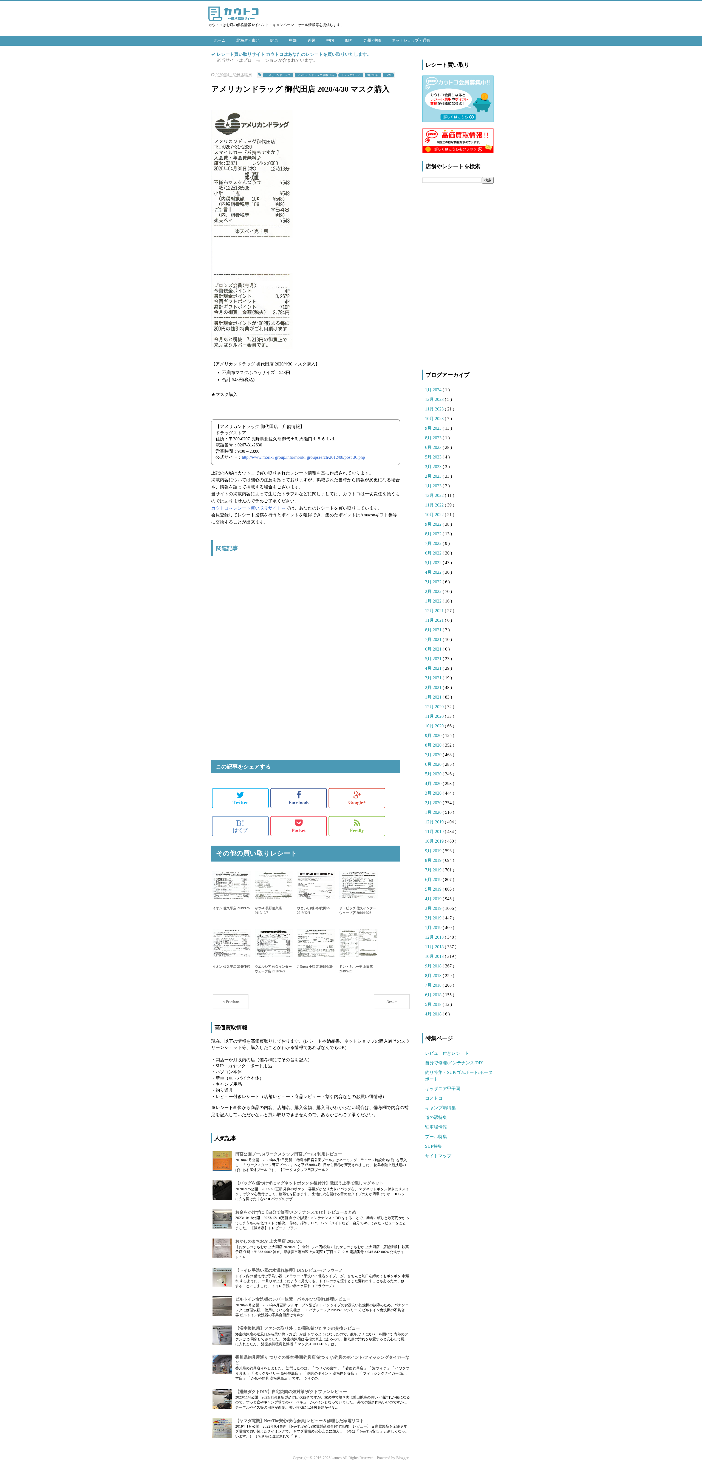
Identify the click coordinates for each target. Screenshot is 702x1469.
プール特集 (436, 1136)
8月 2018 (434, 975)
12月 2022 (435, 495)
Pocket (298, 830)
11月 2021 (435, 620)
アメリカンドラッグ (278, 75)
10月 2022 (435, 514)
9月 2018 (434, 966)
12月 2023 (435, 399)
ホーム (219, 40)
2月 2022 (434, 591)
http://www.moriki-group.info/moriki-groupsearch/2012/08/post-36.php (303, 457)
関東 (274, 40)
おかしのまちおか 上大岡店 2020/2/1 (268, 1241)
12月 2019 (435, 822)
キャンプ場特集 (440, 1107)
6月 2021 (434, 649)
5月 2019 (434, 889)
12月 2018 (435, 937)
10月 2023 (435, 418)
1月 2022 (434, 601)
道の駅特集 (436, 1117)
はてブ (240, 826)
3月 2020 (434, 793)
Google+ (357, 802)
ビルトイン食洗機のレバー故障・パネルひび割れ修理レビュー (292, 1299)
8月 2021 (434, 629)
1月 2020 (434, 812)
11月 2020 (435, 716)
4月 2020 (434, 783)
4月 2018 (434, 1014)
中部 (293, 40)
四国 (349, 40)
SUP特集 (433, 1146)
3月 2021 (434, 678)
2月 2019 (434, 918)
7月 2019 (434, 870)
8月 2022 (434, 533)
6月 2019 (434, 879)
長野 (388, 75)
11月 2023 (435, 409)
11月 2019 (435, 831)
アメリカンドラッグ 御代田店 (316, 75)
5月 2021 (434, 658)
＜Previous (230, 1002)
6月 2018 (434, 994)
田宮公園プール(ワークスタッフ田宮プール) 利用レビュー (288, 1154)
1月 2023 (434, 485)
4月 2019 (434, 898)
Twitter (240, 802)
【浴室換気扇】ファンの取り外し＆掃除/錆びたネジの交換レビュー (297, 1328)
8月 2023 (434, 437)
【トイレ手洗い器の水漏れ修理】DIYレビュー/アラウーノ (289, 1270)
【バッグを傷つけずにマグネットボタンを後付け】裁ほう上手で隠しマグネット (309, 1183)
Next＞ (392, 1002)
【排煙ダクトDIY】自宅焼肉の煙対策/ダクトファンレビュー (291, 1391)
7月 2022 (434, 543)
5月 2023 (434, 457)
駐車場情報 (436, 1127)
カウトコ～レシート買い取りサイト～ (248, 508)
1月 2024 (434, 389)
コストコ (434, 1098)
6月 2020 (434, 764)
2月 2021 (434, 687)
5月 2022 (434, 562)
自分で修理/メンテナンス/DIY (454, 1062)
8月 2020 (434, 745)
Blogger (402, 1458)
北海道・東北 (247, 40)
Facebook (298, 802)
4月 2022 (434, 572)
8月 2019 (434, 860)
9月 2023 (434, 428)
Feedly (357, 830)
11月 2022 (435, 505)
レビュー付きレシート (447, 1053)
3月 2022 (434, 581)
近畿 (311, 40)
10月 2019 (435, 841)
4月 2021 (434, 668)
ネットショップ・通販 (411, 40)
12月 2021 (435, 610)
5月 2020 (434, 774)
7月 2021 (434, 639)
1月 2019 (434, 927)
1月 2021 (434, 697)
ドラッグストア (350, 75)
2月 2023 (434, 476)
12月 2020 (435, 706)
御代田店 (372, 75)
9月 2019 (434, 850)
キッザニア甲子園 (442, 1088)
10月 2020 (435, 726)
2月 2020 (434, 802)
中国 (330, 40)
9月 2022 (434, 524)
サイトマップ (438, 1155)
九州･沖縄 (372, 40)
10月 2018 (435, 956)
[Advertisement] (305, 618)
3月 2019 (434, 908)
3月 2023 (434, 466)
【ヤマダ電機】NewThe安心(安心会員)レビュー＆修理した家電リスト (299, 1421)
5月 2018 (434, 1004)
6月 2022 (434, 553)
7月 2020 (434, 754)
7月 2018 (434, 985)
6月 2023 (434, 447)
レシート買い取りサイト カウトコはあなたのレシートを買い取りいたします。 (294, 54)
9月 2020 (434, 735)
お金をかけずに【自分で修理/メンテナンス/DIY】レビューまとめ (295, 1212)
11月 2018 (435, 946)
